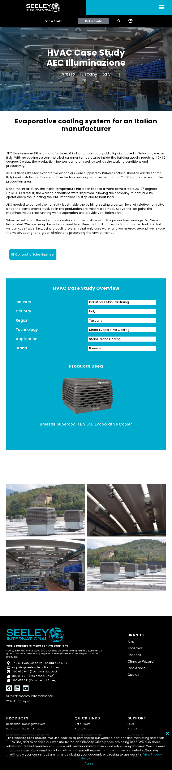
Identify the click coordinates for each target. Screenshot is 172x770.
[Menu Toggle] (161, 7)
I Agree (88, 763)
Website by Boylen (18, 701)
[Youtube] (26, 688)
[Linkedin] (17, 688)
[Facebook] (9, 688)
